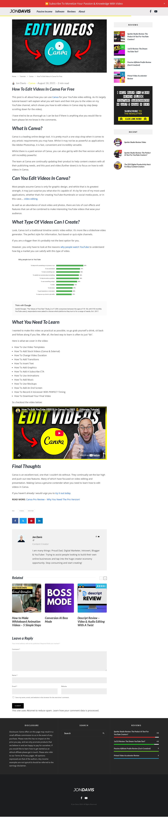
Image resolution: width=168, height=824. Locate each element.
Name (14, 675)
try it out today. (63, 493)
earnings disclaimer (17, 765)
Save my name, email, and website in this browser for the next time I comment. (42, 697)
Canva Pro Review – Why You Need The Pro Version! (53, 499)
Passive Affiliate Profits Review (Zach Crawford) (132, 748)
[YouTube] (156, 11)
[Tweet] (23, 520)
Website (64, 686)
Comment (16, 649)
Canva (31, 83)
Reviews (71, 11)
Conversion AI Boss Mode (56, 619)
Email (14, 686)
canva (22, 510)
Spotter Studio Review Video (135, 142)
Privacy (26, 755)
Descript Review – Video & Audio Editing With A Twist (91, 621)
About (82, 11)
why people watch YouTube (75, 246)
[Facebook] (150, 11)
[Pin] (31, 520)
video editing (31, 198)
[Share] (15, 520)
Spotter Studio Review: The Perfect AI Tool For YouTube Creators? (138, 36)
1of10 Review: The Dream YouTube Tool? (129, 741)
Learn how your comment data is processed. (76, 710)
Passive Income (44, 11)
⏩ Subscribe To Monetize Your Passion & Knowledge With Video (84, 3)
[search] (103, 733)
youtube (31, 510)
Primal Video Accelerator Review (126, 755)
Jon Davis (21, 83)
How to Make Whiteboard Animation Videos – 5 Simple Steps (26, 621)
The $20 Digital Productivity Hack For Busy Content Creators (137, 165)
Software (59, 11)
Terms (17, 755)
